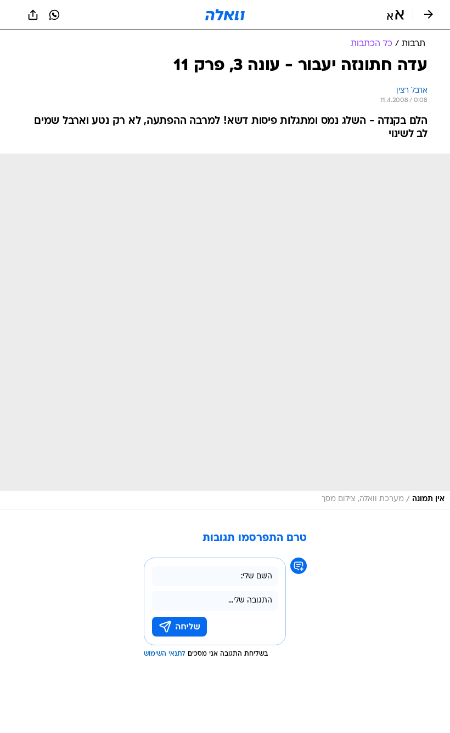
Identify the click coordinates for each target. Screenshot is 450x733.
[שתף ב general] (33, 15)
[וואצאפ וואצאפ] (54, 14)
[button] (395, 15)
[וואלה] (225, 14)
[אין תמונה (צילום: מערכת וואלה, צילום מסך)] (225, 331)
